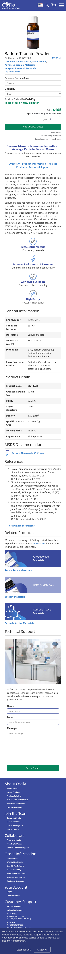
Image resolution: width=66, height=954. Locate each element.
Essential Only (24, 949)
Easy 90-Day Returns (15, 866)
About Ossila (12, 788)
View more (14, 71)
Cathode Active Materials (18, 61)
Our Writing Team (14, 807)
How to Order (12, 858)
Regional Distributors (16, 877)
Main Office (12, 914)
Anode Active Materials (18, 570)
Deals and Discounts (15, 881)
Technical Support (39, 167)
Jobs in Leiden (13, 829)
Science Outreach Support (18, 847)
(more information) (16, 940)
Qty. (45, 119)
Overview (14, 163)
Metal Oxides (39, 61)
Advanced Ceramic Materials (20, 64)
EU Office (11, 922)
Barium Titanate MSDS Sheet (28, 453)
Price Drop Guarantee (16, 873)
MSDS (55, 58)
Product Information (34, 163)
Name (10, 706)
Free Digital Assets (14, 844)
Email (10, 717)
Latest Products (13, 792)
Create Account (13, 895)
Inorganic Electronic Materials (20, 68)
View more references (22, 525)
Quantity (10, 88)
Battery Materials (15, 596)
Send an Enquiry (16, 906)
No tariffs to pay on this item (45, 113)
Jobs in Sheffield (13, 822)
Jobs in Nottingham (15, 825)
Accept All (42, 949)
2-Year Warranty (14, 870)
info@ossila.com (16, 910)
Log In (9, 892)
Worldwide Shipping (15, 862)
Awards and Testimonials (17, 800)
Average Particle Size (17, 78)
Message (12, 728)
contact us (39, 543)
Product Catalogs (14, 796)
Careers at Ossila (14, 818)
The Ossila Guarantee (16, 803)
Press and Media (14, 840)
